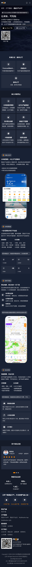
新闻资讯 (22, 532)
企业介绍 (3, 532)
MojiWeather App (24, 517)
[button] (27, 2)
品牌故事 (16, 532)
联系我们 (10, 534)
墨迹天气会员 (14, 517)
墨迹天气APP (5, 517)
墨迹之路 (10, 532)
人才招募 (3, 534)
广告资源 (3, 526)
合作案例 (10, 526)
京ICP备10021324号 (16, 559)
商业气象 (3, 511)
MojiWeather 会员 (6, 520)
